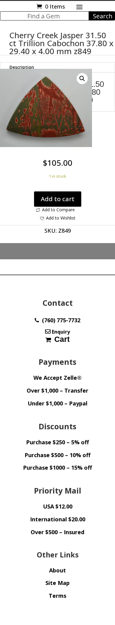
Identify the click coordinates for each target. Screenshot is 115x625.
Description (22, 67)
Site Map (57, 582)
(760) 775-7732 (59, 320)
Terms (57, 595)
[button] (82, 78)
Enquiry (60, 331)
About (57, 570)
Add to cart (58, 199)
